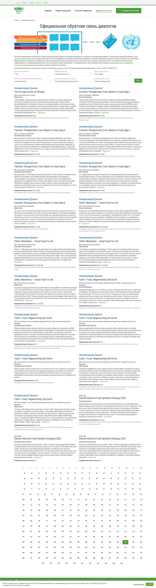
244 (118, 542)
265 (31, 553)
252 (55, 547)
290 (102, 558)
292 (118, 558)
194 (102, 526)
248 (23, 547)
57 (53, 484)
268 (55, 553)
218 (39, 537)
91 (52, 494)
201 (31, 531)
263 (141, 547)
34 (132, 473)
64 (104, 484)
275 (110, 553)
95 (81, 494)
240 (86, 542)
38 (39, 478)
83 (118, 489)
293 (125, 558)
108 (55, 500)
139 (47, 510)
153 (31, 515)
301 (82, 563)
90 (45, 494)
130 (102, 505)
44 (82, 478)
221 (63, 537)
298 (59, 563)
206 (70, 531)
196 (118, 526)
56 (46, 484)
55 (39, 484)
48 (111, 478)
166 (133, 515)
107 (47, 500)
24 (60, 473)
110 (70, 500)
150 (133, 510)
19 (24, 473)
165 (125, 515)
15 (119, 468)
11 (90, 468)
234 (39, 542)
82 (111, 489)
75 (60, 489)
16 (126, 468)
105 (31, 500)
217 (31, 537)
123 (47, 505)
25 (67, 473)
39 (46, 478)
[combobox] (33, 74)
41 (60, 478)
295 (141, 558)
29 (96, 473)
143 (78, 510)
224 (86, 537)
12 (97, 468)
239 (78, 542)
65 (111, 484)
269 (63, 553)
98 (102, 494)
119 (141, 500)
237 (63, 542)
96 (88, 494)
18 (140, 468)
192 (86, 526)
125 (63, 505)
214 (133, 531)
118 (133, 500)
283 (47, 558)
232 (23, 542)
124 (55, 505)
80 (96, 489)
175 (78, 521)
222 (70, 537)
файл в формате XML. (60, 68)
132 (118, 505)
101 (125, 494)
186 (39, 526)
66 (118, 484)
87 (23, 494)
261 (125, 547)
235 (47, 542)
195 (110, 526)
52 (140, 478)
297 (51, 563)
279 (141, 553)
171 (47, 521)
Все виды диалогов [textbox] (62, 74)
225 (94, 537)
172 (55, 521)
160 (86, 515)
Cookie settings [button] (139, 584)
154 (39, 515)
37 (31, 478)
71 (31, 489)
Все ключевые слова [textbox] (102, 81)
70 (24, 489)
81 (104, 489)
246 (133, 542)
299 (66, 563)
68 (132, 484)
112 (86, 500)
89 (37, 494)
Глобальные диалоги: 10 (30, 48)
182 (133, 521)
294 (133, 558)
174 (70, 521)
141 (63, 510)
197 (125, 526)
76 (67, 489)
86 (140, 489)
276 (118, 553)
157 (63, 515)
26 (75, 473)
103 (141, 494)
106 (39, 500)
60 (75, 484)
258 (102, 547)
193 (94, 526)
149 (125, 510)
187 (47, 526)
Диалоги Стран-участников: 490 (30, 37)
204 (55, 531)
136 (23, 510)
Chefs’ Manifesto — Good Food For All (98, 202)
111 (78, 500)
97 (95, 494)
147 (110, 510)
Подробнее (41, 112)
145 (94, 510)
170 (39, 521)
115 (110, 500)
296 (43, 563)
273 (94, 553)
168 (23, 521)
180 (118, 521)
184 (23, 526)
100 (117, 494)
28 (89, 473)
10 (83, 468)
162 (102, 515)
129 (94, 505)
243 (110, 542)
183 (141, 521)
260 (118, 547)
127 (78, 505)
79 (89, 489)
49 (118, 478)
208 (86, 531)
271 (78, 553)
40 (53, 478)
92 (59, 494)
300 (74, 563)
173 (63, 521)
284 (55, 558)
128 (86, 505)
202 (39, 531)
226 (102, 537)
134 (133, 505)
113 (94, 500)
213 (125, 531)
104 (23, 500)
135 (141, 505)
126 (70, 505)
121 (31, 505)
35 (140, 473)
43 (75, 478)
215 (141, 531)
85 (132, 489)
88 (30, 494)
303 (98, 563)
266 (39, 553)
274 (102, 553)
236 (55, 542)
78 (82, 489)
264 (23, 553)
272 (86, 553)
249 (31, 547)
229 (125, 537)
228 (118, 537)
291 (110, 558)
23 (53, 473)
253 (63, 547)
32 (118, 473)
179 (110, 521)
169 (31, 521)
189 (63, 526)
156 (55, 515)
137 (31, 510)
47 (104, 478)
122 (39, 505)
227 (110, 537)
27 (82, 473)
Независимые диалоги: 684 (30, 44)
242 (102, 542)
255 (78, 547)
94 (73, 494)
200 (23, 531)
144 (86, 510)
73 (46, 489)
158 (70, 515)
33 (125, 473)
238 (70, 542)
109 (63, 500)
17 (133, 468)
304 (106, 563)
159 (78, 515)
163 (110, 515)
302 (90, 563)
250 (39, 547)
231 (141, 537)
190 (70, 526)
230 (133, 537)
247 (141, 542)
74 (53, 489)
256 (86, 547)
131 (110, 505)
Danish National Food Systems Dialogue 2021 (102, 398)
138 (39, 510)
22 (46, 473)
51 (132, 478)
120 (23, 505)
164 (118, 515)
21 (39, 473)
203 (47, 531)
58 (60, 484)
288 (86, 558)
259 (110, 547)
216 (23, 537)
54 (31, 484)
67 (125, 484)
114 (102, 500)
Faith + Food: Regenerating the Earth (98, 279)
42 (67, 478)
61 (82, 484)
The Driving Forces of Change (29, 91)
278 (133, 553)
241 (94, 542)
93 (66, 494)
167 (141, 515)
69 (140, 484)
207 (78, 531)
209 (94, 531)
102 (133, 494)
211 (110, 531)
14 (111, 468)
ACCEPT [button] (149, 584)
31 (111, 473)
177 (94, 521)
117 (125, 500)
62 (89, 484)
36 (24, 478)
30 (104, 473)
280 (23, 558)
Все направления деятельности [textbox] (66, 81)
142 (70, 510)
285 (63, 558)
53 (24, 484)
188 (55, 526)
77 (75, 489)
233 (31, 542)
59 (67, 484)
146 (102, 510)
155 (47, 515)
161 (94, 515)
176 (86, 521)
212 (118, 531)
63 (96, 484)
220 (55, 537)
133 (125, 505)
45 (89, 478)
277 (125, 553)
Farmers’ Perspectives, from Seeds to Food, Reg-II (104, 91)
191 (78, 526)
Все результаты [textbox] (20, 81)
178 (102, 521)
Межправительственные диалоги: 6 (31, 41)
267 (47, 553)
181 (125, 521)
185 (31, 526)
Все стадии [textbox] (99, 74)
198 (133, 526)
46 (96, 478)
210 (102, 531)
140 (55, 510)
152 (23, 515)
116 (118, 500)
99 (109, 494)
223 (78, 537)
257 (94, 547)
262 (133, 547)
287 (78, 558)
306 (121, 563)
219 (47, 537)
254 (70, 547)
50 (125, 478)
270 (70, 553)
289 (94, 558)
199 (141, 526)
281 (31, 558)
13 (104, 468)
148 (118, 510)
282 (39, 558)
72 (39, 489)
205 (63, 531)
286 (70, 558)
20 (31, 473)
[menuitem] (48, 10)
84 (125, 489)
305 (114, 563)
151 (141, 510)
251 (47, 547)
